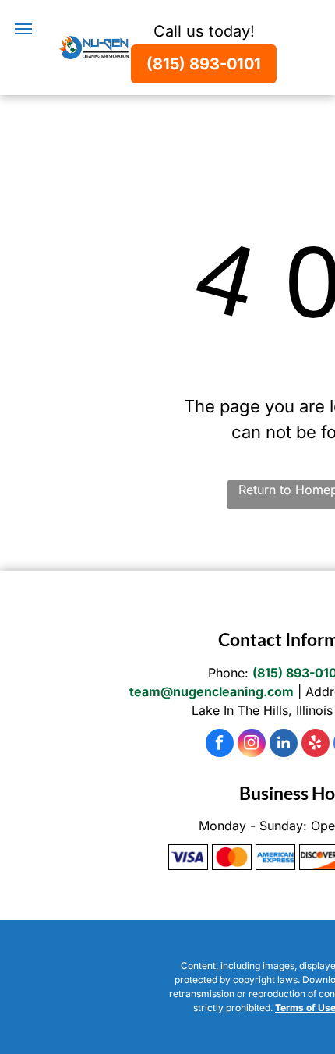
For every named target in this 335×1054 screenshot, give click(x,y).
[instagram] (252, 745)
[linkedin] (284, 745)
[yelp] (316, 745)
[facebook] (220, 745)
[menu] (23, 28)
